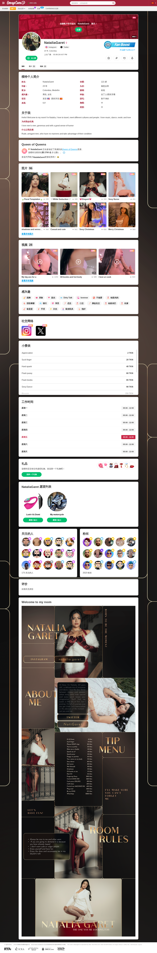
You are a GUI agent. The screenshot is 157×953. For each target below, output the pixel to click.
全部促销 (31, 8)
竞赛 (38, 8)
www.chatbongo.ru (23, 944)
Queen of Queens (70, 149)
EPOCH (51, 944)
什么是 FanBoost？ (127, 50)
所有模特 (5, 8)
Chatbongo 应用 (52, 8)
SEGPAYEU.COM (60, 944)
